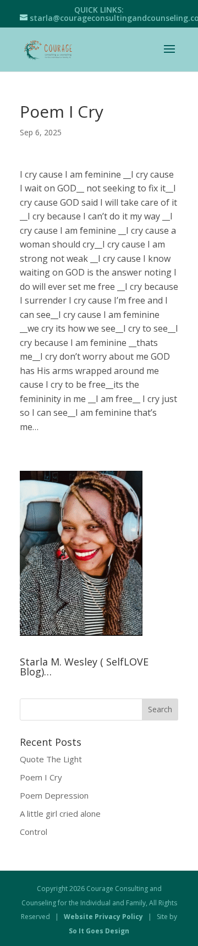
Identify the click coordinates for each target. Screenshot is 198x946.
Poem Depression (54, 795)
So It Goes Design (99, 931)
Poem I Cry (41, 777)
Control (33, 831)
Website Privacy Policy (103, 916)
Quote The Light (51, 759)
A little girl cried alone (60, 813)
